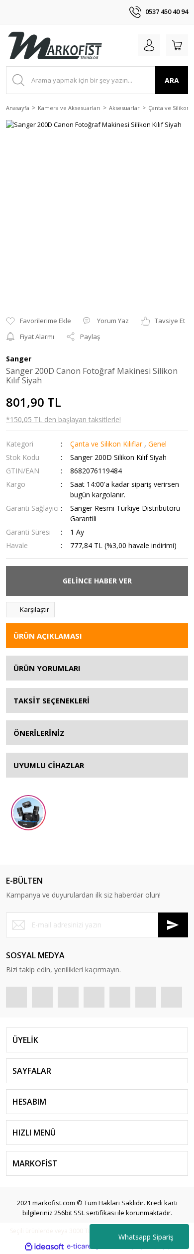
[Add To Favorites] (38, 321)
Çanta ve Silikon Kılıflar (106, 444)
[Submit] (173, 924)
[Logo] (54, 45)
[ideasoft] (44, 1247)
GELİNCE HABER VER (97, 580)
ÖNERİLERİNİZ (39, 733)
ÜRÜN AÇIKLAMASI (47, 636)
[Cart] (177, 45)
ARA (172, 80)
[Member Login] (149, 45)
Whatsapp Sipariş (146, 1237)
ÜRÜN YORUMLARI (47, 668)
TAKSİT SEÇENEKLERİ (51, 700)
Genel (157, 444)
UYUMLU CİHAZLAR (48, 765)
